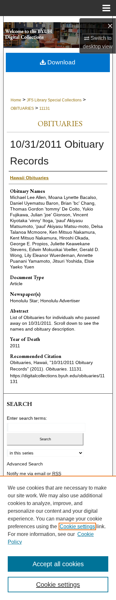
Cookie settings (77, 526)
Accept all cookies (58, 563)
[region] (58, 538)
